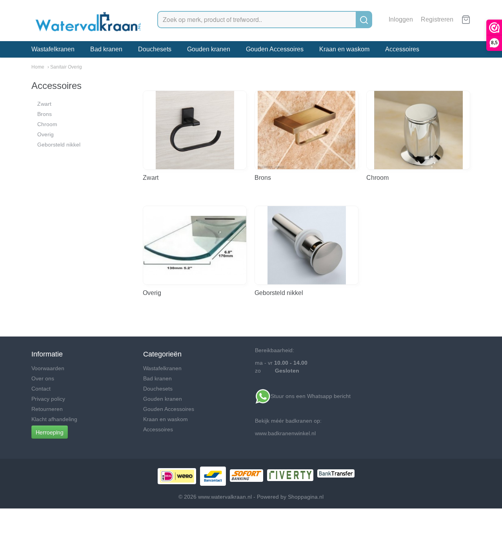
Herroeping (50, 432)
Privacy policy (48, 399)
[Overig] (194, 245)
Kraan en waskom (344, 49)
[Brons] (306, 130)
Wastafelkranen (53, 49)
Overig (45, 134)
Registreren (437, 19)
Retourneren (47, 409)
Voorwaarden (47, 368)
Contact (41, 388)
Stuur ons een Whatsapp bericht (311, 396)
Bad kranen (106, 49)
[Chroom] (418, 130)
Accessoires (402, 49)
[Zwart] (194, 130)
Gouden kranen (208, 49)
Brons (44, 114)
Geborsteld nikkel (58, 144)
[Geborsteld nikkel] (306, 245)
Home (37, 67)
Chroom (47, 124)
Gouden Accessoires (275, 49)
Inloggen (401, 19)
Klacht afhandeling (54, 419)
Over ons (42, 378)
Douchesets (154, 49)
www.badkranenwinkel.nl (285, 433)
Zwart (44, 104)
